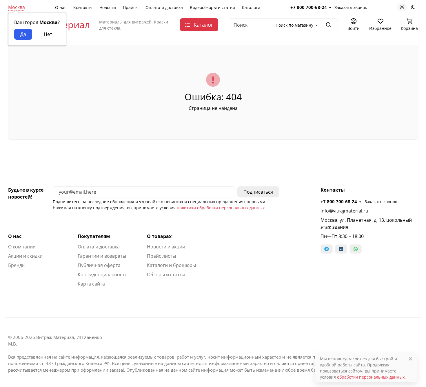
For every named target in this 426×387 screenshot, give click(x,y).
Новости (107, 7)
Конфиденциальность (102, 274)
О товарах (159, 236)
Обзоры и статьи (166, 274)
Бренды (17, 265)
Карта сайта (91, 284)
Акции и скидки (25, 256)
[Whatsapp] (355, 249)
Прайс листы (161, 256)
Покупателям (94, 236)
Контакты (82, 7)
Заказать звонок (350, 7)
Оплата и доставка (164, 7)
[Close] (410, 359)
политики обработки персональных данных (221, 207)
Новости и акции (166, 247)
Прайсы (131, 7)
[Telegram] (327, 249)
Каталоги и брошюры (171, 265)
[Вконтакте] (341, 249)
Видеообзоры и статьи (212, 7)
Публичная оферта (99, 265)
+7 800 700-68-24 (308, 7)
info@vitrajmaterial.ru (344, 211)
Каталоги (251, 7)
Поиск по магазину (294, 25)
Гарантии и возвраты (102, 256)
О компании (22, 247)
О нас (60, 7)
